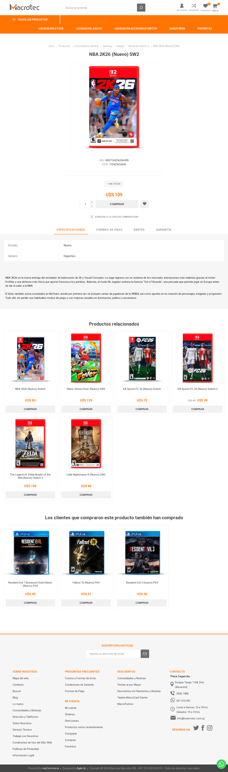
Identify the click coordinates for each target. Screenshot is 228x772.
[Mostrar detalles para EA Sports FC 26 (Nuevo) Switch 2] (197, 358)
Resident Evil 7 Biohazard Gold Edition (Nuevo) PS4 (30, 584)
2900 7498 (182, 693)
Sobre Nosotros (22, 723)
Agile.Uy (81, 768)
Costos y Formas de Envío (80, 678)
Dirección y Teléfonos (25, 716)
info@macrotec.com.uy (191, 718)
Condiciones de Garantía (79, 684)
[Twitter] (196, 728)
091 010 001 (183, 700)
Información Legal (23, 755)
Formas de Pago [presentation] (109, 229)
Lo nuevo (18, 704)
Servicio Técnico (22, 729)
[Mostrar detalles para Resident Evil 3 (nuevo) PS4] (142, 551)
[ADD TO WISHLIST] (145, 204)
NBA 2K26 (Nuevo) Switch (30, 389)
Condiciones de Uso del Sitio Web (32, 742)
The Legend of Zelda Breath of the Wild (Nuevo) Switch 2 (30, 476)
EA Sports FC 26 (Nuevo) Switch (142, 389)
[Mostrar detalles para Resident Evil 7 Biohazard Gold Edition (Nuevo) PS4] (30, 551)
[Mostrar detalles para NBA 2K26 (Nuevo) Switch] (30, 358)
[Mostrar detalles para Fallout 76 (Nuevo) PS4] (86, 551)
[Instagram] (210, 728)
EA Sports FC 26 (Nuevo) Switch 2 (198, 389)
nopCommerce (50, 768)
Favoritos (70, 746)
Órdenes (70, 714)
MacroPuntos (125, 704)
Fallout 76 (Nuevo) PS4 (86, 582)
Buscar (17, 691)
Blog (15, 697)
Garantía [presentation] (163, 229)
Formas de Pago (74, 691)
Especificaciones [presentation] (71, 229)
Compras (70, 740)
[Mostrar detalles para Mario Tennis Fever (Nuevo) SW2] (86, 358)
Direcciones (72, 720)
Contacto (18, 684)
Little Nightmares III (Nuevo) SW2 (86, 474)
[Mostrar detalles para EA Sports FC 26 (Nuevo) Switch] (142, 358)
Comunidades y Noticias (27, 710)
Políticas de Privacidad (26, 749)
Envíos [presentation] (139, 229)
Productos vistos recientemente (84, 727)
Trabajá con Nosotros (25, 736)
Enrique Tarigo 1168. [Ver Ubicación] (189, 685)
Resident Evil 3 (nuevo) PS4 (142, 582)
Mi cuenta (182, 10)
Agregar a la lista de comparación (116, 217)
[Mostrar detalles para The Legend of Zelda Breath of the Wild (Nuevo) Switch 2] (30, 443)
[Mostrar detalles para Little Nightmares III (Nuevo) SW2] (86, 443)
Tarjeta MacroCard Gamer (132, 697)
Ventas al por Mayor (129, 684)
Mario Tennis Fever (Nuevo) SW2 (86, 389)
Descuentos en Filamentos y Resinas (139, 691)
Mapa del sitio (21, 678)
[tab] (71, 229)
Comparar (194, 10)
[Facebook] (203, 728)
